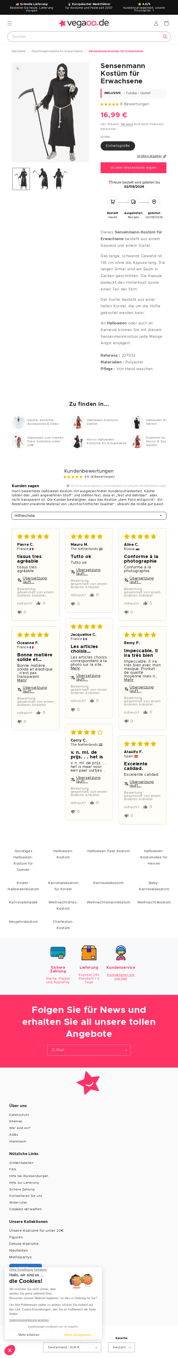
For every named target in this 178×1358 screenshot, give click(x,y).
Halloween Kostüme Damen (102, 422)
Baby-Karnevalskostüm (154, 886)
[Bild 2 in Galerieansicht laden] (40, 179)
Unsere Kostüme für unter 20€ (36, 1230)
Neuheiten (18, 1250)
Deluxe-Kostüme (23, 1244)
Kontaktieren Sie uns (25, 1196)
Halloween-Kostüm (63, 854)
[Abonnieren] (125, 1050)
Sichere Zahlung (22, 1189)
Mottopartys (20, 1257)
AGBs (13, 1134)
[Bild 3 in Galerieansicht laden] (59, 179)
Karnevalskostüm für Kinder (63, 886)
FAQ (12, 1169)
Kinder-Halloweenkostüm (23, 886)
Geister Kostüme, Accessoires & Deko (43, 422)
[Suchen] (165, 37)
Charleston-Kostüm (63, 925)
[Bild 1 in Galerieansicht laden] (21, 179)
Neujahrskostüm (23, 921)
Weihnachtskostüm (154, 902)
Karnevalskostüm (108, 883)
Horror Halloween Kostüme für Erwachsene (106, 441)
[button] (10, 23)
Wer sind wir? (20, 1128)
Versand (127, 124)
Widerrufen (18, 1202)
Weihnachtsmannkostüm (108, 902)
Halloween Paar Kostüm (108, 851)
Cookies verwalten (25, 1209)
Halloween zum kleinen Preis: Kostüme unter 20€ (45, 441)
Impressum (17, 1141)
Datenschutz (19, 1115)
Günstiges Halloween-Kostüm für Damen (23, 860)
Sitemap (15, 1121)
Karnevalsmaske (23, 902)
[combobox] (89, 37)
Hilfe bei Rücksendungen (28, 1176)
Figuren (16, 1237)
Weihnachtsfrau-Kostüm (63, 905)
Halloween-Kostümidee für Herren (154, 857)
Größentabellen (21, 1163)
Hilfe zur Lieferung (24, 1182)
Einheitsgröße (118, 146)
